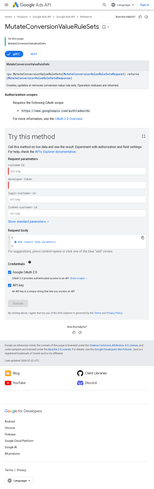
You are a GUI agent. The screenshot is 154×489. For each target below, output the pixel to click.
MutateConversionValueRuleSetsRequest (94, 74)
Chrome (10, 428)
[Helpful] (140, 17)
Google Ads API (42, 16)
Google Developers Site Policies (113, 349)
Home (8, 16)
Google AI (11, 447)
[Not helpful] (146, 17)
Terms (9, 470)
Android (10, 421)
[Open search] (104, 4)
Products (22, 16)
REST (34, 54)
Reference (86, 16)
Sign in (144, 4)
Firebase (10, 434)
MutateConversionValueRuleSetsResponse (39, 78)
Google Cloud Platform (19, 440)
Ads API (43, 5)
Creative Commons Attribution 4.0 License (113, 345)
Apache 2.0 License (59, 349)
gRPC (16, 54)
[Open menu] (6, 5)
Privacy (21, 470)
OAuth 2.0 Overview (68, 119)
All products (12, 453)
